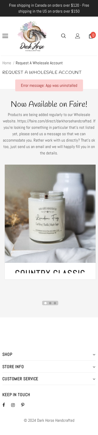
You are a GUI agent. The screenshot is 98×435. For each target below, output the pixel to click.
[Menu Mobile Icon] (5, 36)
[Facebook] (6, 405)
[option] (50, 226)
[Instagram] (15, 405)
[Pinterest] (25, 405)
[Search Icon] (63, 36)
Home (6, 62)
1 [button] (45, 303)
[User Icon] (77, 35)
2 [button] (50, 303)
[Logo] (32, 36)
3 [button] (55, 303)
